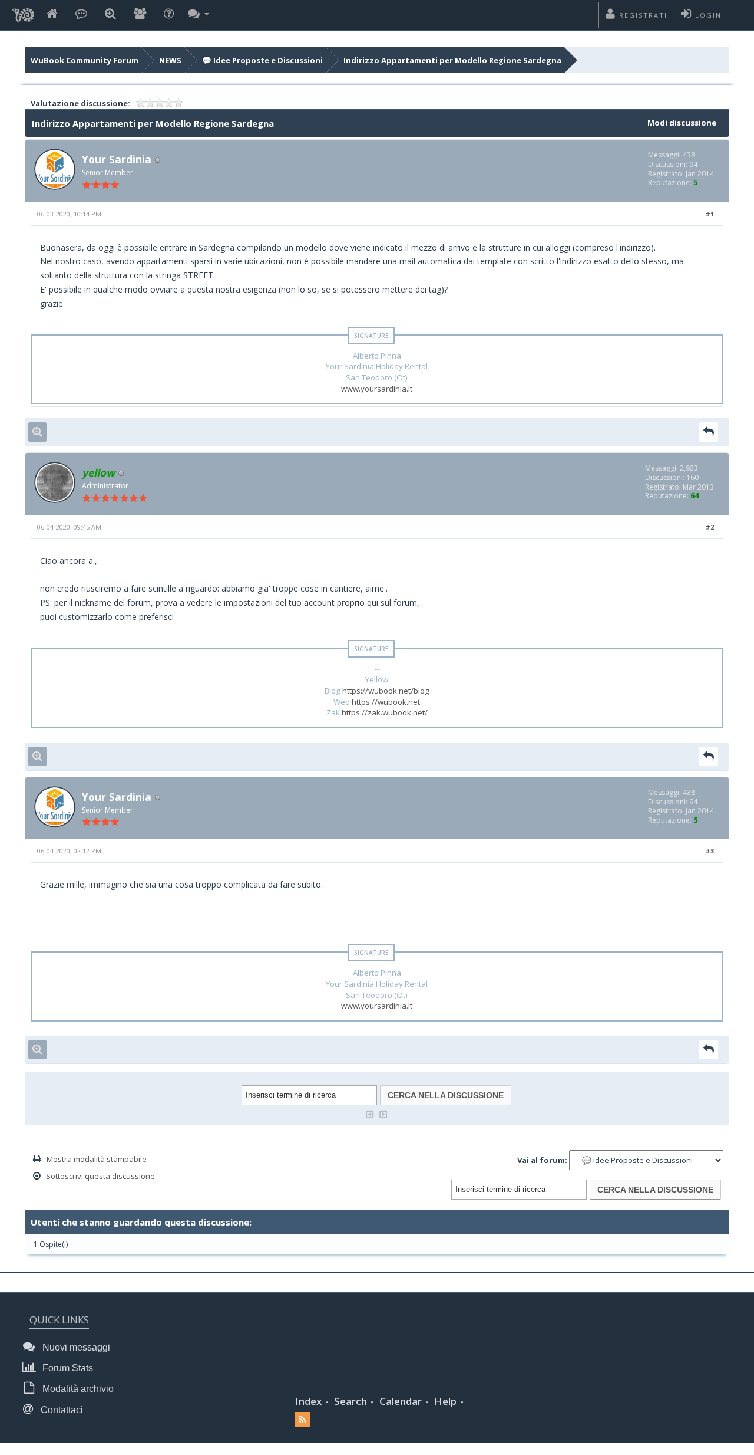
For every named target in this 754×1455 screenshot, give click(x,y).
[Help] (168, 14)
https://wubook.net (386, 702)
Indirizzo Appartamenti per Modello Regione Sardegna (452, 60)
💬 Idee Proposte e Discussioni (262, 60)
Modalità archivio (77, 1389)
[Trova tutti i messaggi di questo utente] (37, 432)
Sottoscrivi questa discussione (100, 1176)
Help (445, 1401)
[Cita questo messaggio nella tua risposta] (708, 432)
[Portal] (81, 14)
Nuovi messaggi (75, 1347)
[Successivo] (383, 1113)
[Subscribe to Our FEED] (302, 1419)
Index (308, 1401)
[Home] (52, 14)
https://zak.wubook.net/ (385, 712)
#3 (709, 850)
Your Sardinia (116, 159)
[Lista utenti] (140, 14)
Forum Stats (66, 1368)
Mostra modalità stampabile (97, 1159)
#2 (709, 527)
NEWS (170, 60)
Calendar (400, 1401)
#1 (709, 213)
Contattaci (60, 1410)
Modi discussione (681, 122)
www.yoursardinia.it (376, 388)
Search (350, 1401)
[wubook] (23, 12)
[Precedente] (370, 1113)
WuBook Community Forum (84, 60)
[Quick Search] (110, 14)
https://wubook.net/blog (385, 690)
